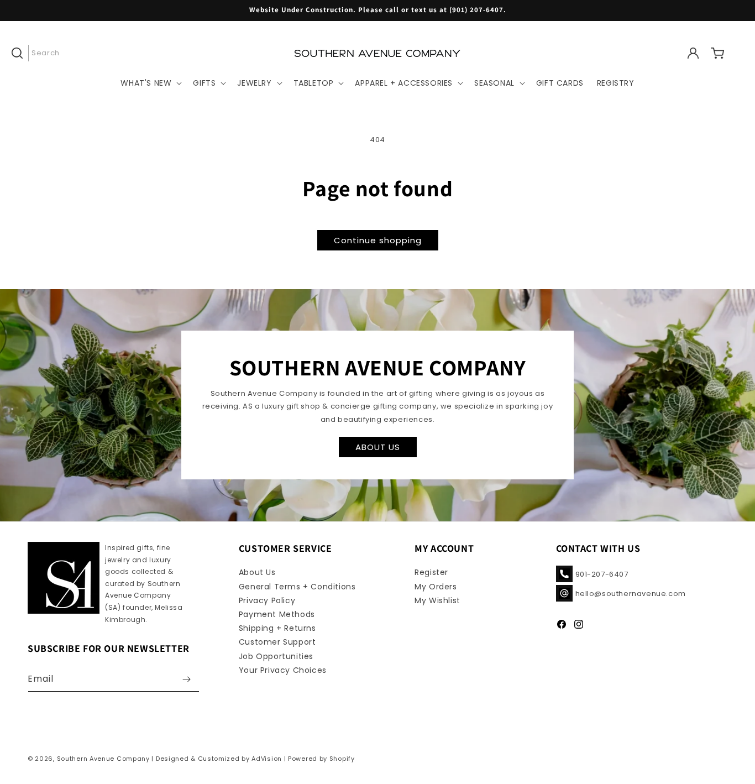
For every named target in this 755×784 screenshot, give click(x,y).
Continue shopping (378, 240)
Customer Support (277, 641)
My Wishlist (437, 600)
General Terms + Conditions (297, 586)
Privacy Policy (267, 600)
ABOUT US (377, 447)
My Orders (436, 586)
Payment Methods (277, 614)
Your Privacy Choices (283, 670)
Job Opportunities (276, 656)
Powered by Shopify (321, 758)
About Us (257, 572)
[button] (40, 53)
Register (431, 572)
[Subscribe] (187, 679)
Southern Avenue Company (103, 758)
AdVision (266, 758)
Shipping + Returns (277, 628)
